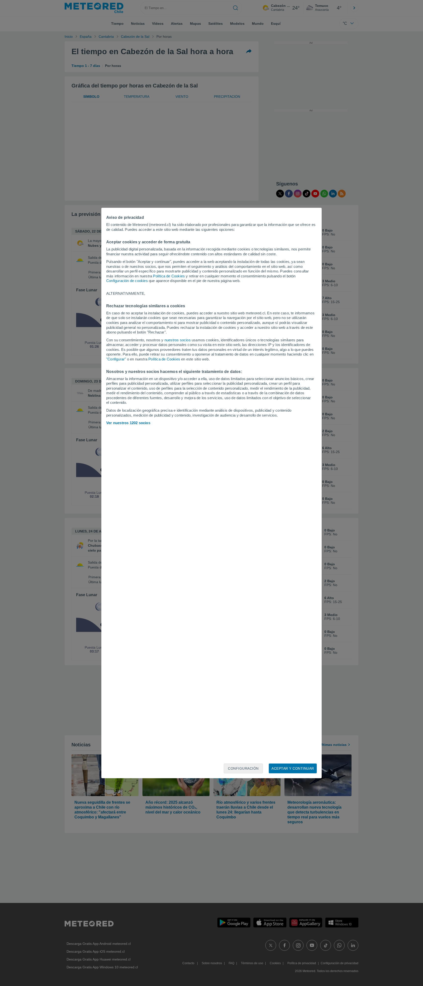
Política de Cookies (169, 276)
